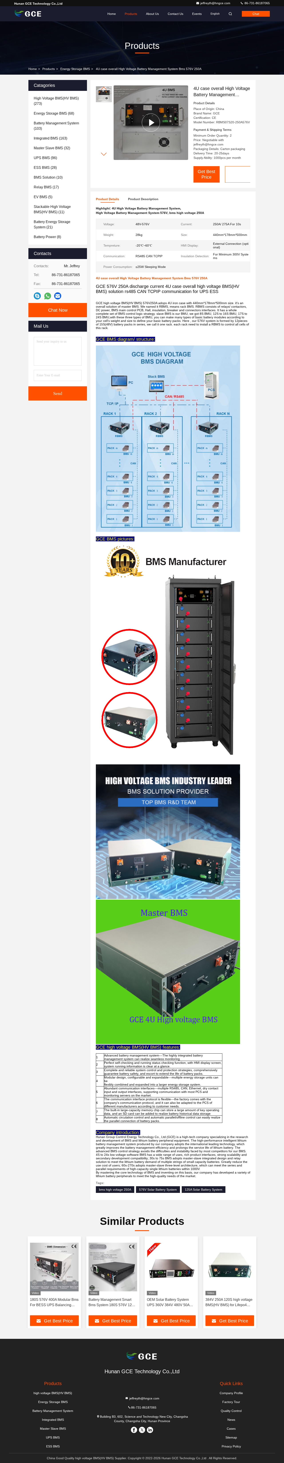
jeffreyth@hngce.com (215, 3)
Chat (255, 14)
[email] (58, 296)
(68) (54, 113)
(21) (52, 224)
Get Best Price (206, 174)
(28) (45, 167)
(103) (56, 125)
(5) (43, 197)
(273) (56, 101)
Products (131, 14)
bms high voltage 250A (115, 1189)
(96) (45, 158)
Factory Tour (231, 1402)
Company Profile (231, 1393)
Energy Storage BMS (75, 69)
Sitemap (231, 1437)
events (197, 14)
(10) (48, 177)
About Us (152, 14)
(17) (46, 187)
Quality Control (231, 1411)
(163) (50, 138)
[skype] (37, 296)
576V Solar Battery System (158, 1189)
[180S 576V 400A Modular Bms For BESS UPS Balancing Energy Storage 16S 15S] (54, 1267)
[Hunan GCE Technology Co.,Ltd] (28, 13)
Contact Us (175, 14)
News (231, 1419)
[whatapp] (47, 296)
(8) (47, 237)
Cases (231, 1428)
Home (111, 14)
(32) (52, 148)
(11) (52, 209)
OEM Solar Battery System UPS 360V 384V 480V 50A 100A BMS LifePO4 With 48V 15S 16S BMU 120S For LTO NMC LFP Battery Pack (170, 1303)
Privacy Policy (231, 1446)
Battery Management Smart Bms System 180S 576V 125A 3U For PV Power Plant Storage (112, 1303)
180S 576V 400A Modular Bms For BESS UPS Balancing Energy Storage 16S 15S (54, 1303)
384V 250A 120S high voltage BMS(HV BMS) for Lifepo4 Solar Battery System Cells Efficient (228, 1303)
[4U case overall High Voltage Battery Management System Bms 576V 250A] (151, 122)
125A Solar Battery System (203, 1189)
